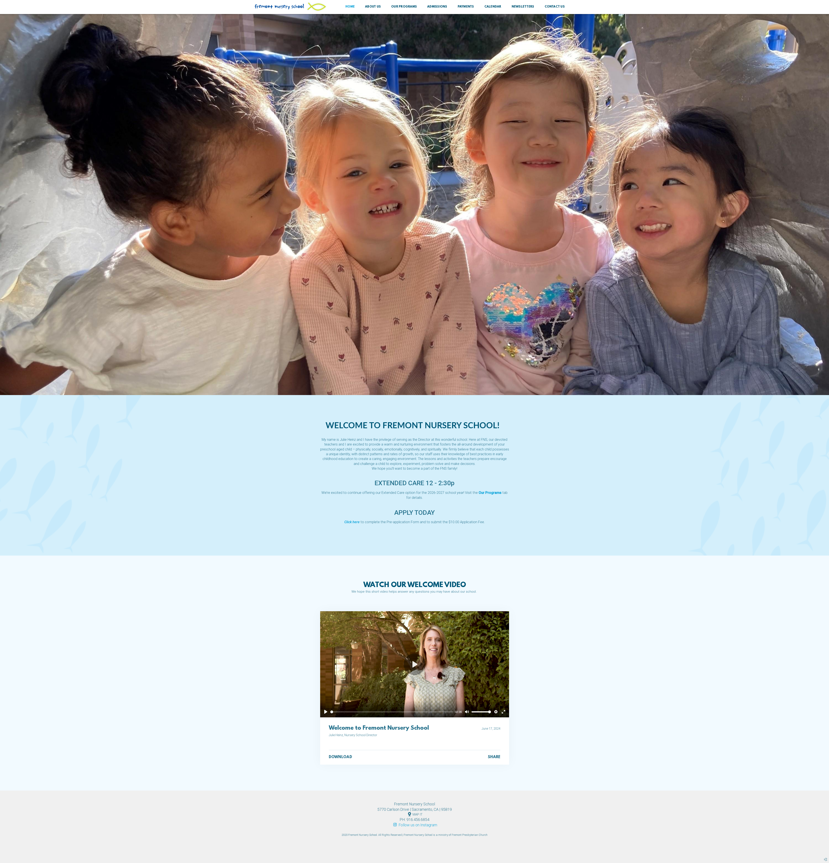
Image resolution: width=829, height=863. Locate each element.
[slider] (391, 712)
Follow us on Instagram (414, 825)
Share (494, 757)
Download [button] (340, 757)
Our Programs (490, 493)
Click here (352, 522)
